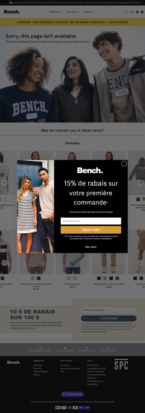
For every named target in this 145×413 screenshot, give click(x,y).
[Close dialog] (124, 163)
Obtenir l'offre (91, 230)
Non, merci (90, 246)
